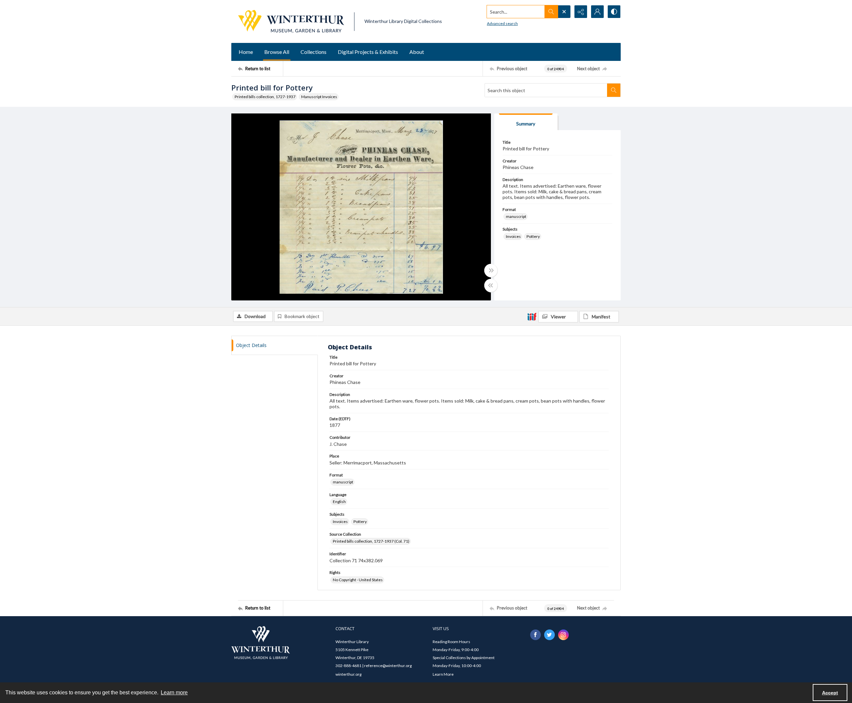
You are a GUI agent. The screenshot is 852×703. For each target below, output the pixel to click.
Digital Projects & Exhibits (368, 52)
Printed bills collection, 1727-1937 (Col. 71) (371, 541)
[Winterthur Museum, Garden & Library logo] (291, 21)
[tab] (525, 121)
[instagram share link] (563, 634)
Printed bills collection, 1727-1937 (265, 96)
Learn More (443, 674)
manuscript (516, 216)
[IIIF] (532, 316)
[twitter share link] (549, 634)
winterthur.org (348, 674)
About (416, 52)
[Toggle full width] (491, 270)
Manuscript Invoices (319, 96)
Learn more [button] (174, 692)
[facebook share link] (535, 634)
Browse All (276, 52)
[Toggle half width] (491, 285)
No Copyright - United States (358, 579)
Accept (830, 692)
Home (246, 52)
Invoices (513, 236)
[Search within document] (613, 90)
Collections (313, 52)
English (339, 501)
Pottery (533, 236)
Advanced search (502, 23)
